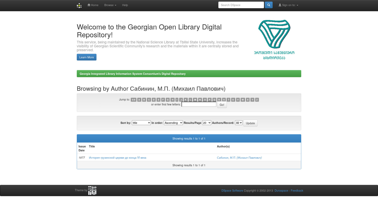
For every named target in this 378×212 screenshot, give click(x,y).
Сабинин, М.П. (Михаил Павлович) (239, 157)
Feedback (297, 190)
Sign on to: (288, 5)
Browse (109, 5)
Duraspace (281, 190)
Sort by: (125, 123)
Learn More (86, 57)
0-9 (133, 99)
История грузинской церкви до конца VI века (117, 157)
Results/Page (192, 123)
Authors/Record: (223, 123)
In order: (157, 123)
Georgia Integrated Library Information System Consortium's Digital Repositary (133, 74)
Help (125, 5)
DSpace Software (232, 190)
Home (94, 5)
